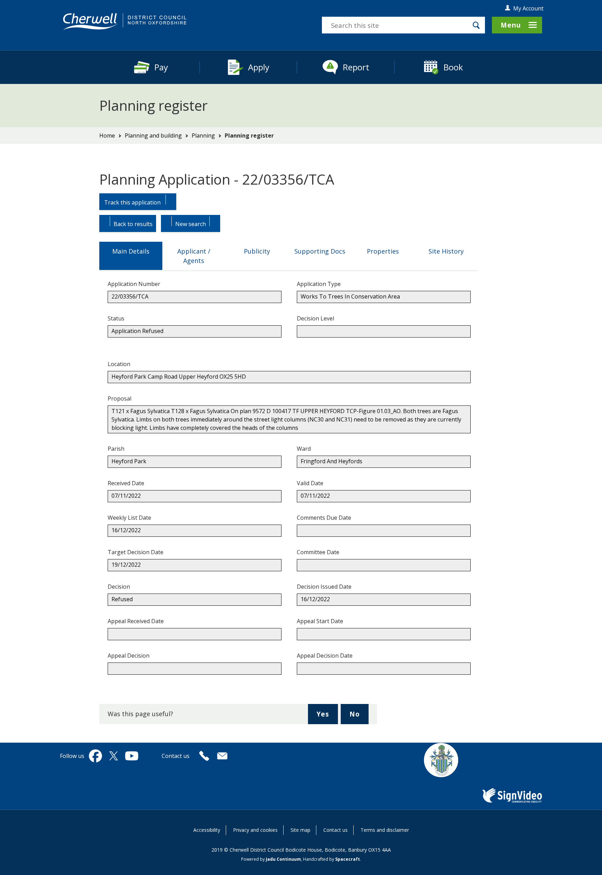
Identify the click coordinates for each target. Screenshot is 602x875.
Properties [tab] (383, 251)
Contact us (335, 830)
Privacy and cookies (255, 830)
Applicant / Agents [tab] (193, 256)
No (359, 716)
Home (107, 135)
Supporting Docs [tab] (319, 251)
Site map (300, 830)
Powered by (271, 859)
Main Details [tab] (130, 251)
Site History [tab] (446, 251)
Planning (203, 135)
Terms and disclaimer (385, 830)
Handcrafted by (331, 859)
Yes (327, 716)
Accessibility (206, 830)
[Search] (476, 25)
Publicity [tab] (257, 251)
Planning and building (153, 135)
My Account (528, 8)
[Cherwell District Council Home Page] (125, 21)
